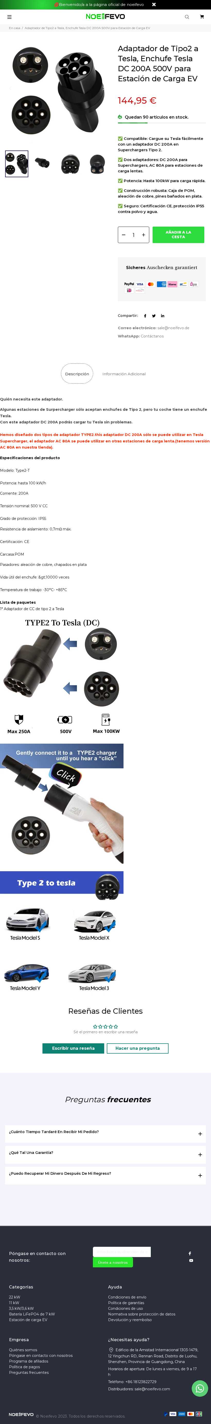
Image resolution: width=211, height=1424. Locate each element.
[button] (103, 88)
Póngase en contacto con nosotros (41, 1355)
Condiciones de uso (125, 1308)
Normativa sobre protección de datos (141, 1314)
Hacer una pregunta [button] (138, 1048)
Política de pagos (24, 1367)
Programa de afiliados (28, 1361)
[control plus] (145, 235)
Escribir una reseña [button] (73, 1048)
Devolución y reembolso (130, 1320)
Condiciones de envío (127, 1297)
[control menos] (122, 235)
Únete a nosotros (113, 1262)
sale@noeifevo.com (152, 1389)
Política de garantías (126, 1303)
